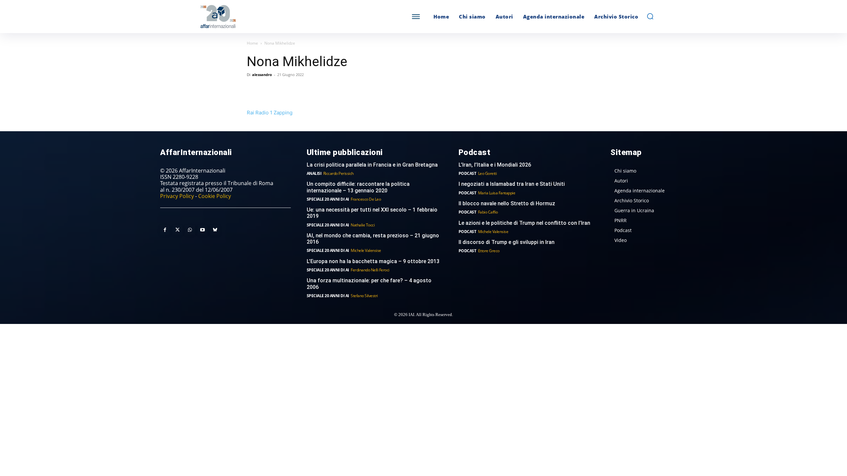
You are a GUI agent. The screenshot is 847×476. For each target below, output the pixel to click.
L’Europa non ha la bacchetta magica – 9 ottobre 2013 (374, 261)
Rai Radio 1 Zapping (269, 112)
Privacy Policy (177, 196)
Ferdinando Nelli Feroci (370, 270)
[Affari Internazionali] (250, 16)
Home (252, 43)
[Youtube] (202, 230)
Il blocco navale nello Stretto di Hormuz (507, 203)
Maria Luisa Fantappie (496, 193)
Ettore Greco (489, 251)
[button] (650, 16)
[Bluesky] (215, 230)
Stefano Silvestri (364, 295)
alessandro (262, 74)
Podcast (467, 173)
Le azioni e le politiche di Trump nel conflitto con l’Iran (524, 223)
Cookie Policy (214, 196)
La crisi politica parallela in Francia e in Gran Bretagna (372, 165)
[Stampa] (329, 89)
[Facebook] (253, 89)
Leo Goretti (487, 173)
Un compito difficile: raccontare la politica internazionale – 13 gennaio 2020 (358, 187)
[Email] (314, 89)
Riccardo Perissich (338, 173)
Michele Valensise (366, 250)
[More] (345, 89)
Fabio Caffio (488, 212)
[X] (268, 89)
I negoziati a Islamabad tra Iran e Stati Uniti (512, 184)
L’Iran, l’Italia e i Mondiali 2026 (495, 165)
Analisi (314, 173)
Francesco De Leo (366, 199)
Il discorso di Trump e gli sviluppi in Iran (507, 242)
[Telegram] (299, 89)
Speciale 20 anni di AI (328, 199)
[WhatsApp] (283, 89)
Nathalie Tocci (363, 225)
